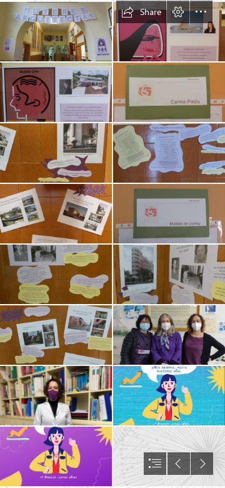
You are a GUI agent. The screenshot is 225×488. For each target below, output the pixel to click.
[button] (141, 12)
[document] (112, 244)
